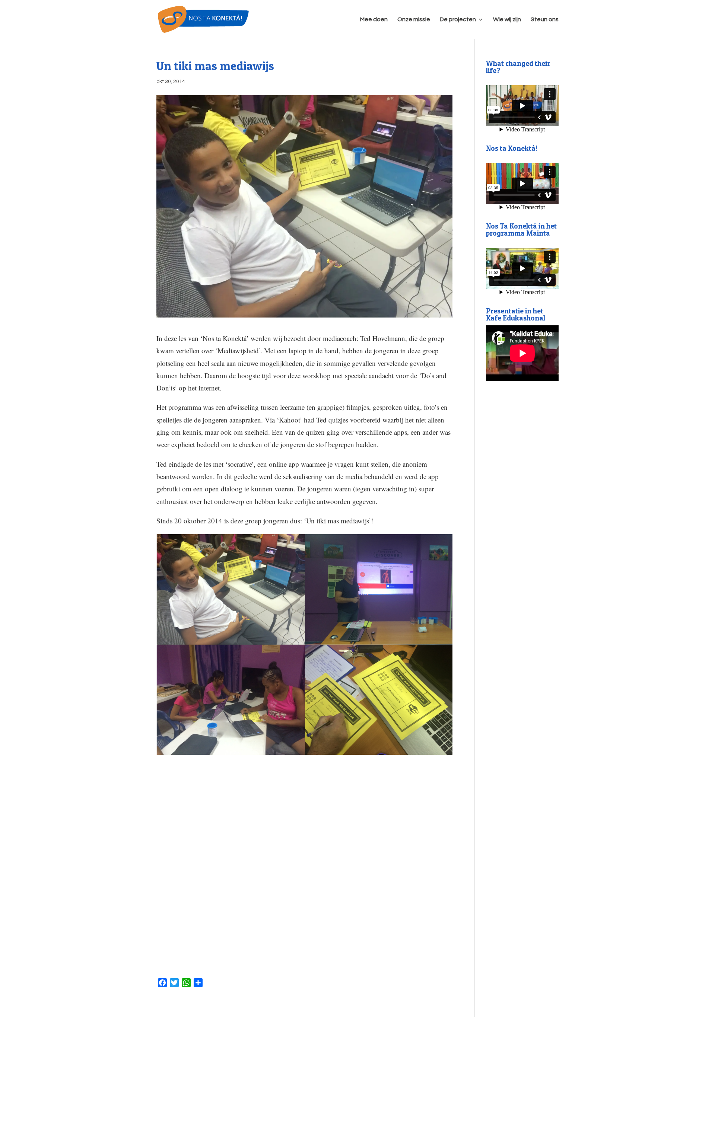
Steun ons (545, 19)
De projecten (458, 19)
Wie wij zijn (507, 19)
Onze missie (413, 19)
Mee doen (374, 19)
